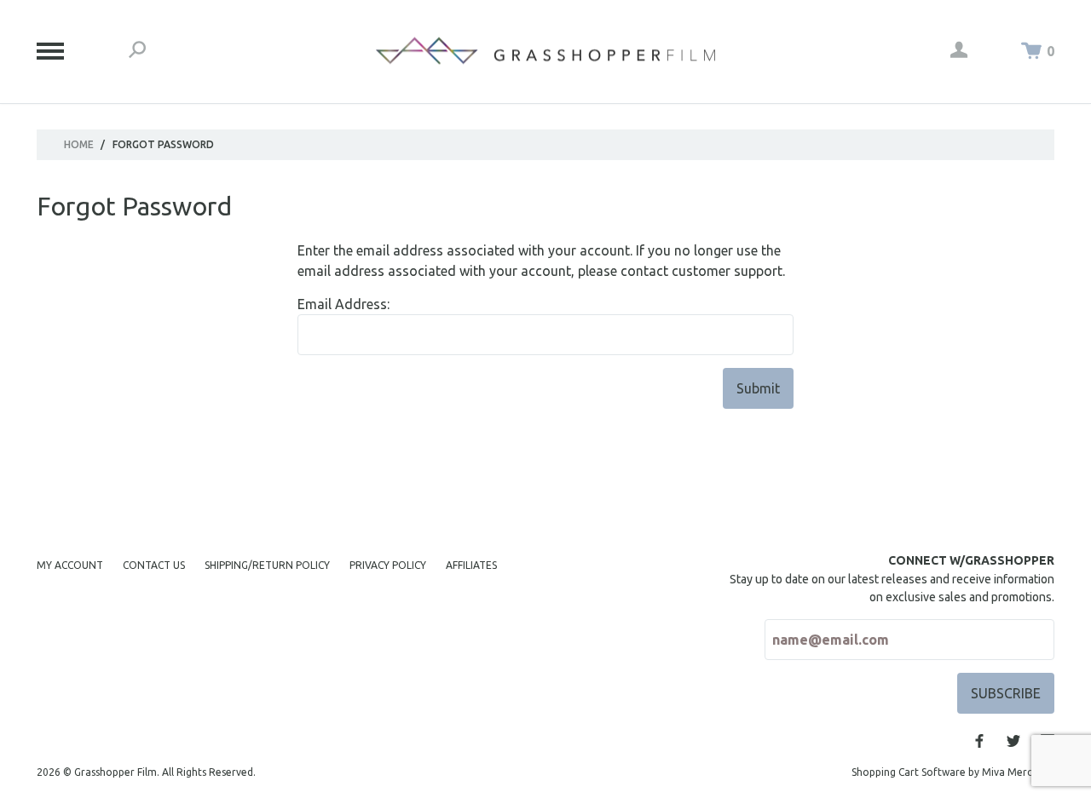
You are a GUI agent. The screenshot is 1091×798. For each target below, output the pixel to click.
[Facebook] (979, 741)
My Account (70, 565)
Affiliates (471, 565)
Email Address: (343, 304)
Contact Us (154, 565)
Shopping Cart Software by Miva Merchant (952, 772)
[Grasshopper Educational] (545, 50)
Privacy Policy (387, 565)
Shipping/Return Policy (267, 565)
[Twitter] (1013, 741)
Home (79, 144)
